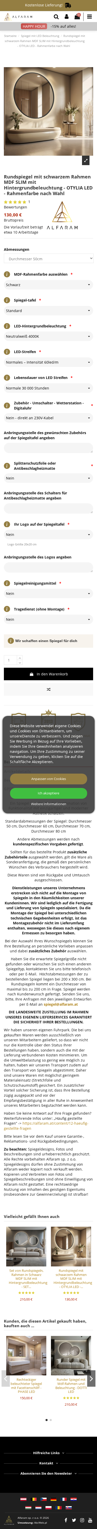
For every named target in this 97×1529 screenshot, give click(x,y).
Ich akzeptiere (48, 793)
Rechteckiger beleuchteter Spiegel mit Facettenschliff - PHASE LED (26, 1385)
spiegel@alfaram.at (61, 1004)
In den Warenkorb (52, 674)
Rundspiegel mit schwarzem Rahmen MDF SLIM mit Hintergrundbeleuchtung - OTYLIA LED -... (73, 1278)
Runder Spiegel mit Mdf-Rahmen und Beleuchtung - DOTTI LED (71, 1385)
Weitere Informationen (48, 804)
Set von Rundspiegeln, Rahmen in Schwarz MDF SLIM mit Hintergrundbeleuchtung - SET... (28, 1278)
